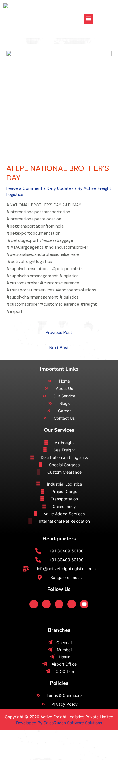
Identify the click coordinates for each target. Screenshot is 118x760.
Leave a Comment (24, 188)
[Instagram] (71, 604)
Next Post (59, 348)
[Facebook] (34, 604)
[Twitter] (46, 604)
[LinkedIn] (59, 604)
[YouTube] (84, 604)
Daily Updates (60, 188)
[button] (88, 18)
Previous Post (59, 332)
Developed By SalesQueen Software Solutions (59, 722)
